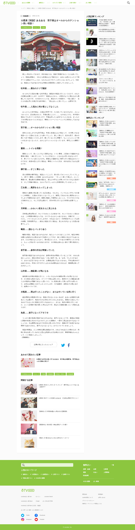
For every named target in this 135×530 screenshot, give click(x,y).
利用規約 (100, 494)
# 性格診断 (70, 374)
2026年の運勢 (40, 478)
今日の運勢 (86, 481)
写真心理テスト (28, 478)
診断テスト (66, 474)
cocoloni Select (48, 496)
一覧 (112, 465)
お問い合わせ (101, 497)
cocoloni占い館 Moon (27, 501)
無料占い (25, 474)
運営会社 (84, 494)
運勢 (84, 472)
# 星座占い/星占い (60, 374)
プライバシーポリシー (88, 500)
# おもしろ (36, 27)
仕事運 (106, 469)
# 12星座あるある (26, 27)
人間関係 (106, 472)
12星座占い (35, 474)
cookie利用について (87, 497)
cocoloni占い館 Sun (26, 496)
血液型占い (45, 474)
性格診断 (25, 16)
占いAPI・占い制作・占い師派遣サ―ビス (32, 510)
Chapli (37, 501)
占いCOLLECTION (48, 501)
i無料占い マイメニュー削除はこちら (92, 503)
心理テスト (56, 474)
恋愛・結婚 (86, 469)
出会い (95, 472)
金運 (94, 469)
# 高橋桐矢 (50, 374)
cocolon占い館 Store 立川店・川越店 (31, 505)
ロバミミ (38, 496)
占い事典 (96, 481)
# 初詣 (43, 27)
